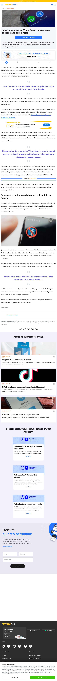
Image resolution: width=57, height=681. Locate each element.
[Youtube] (14, 646)
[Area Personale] (55, 4)
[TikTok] (8, 646)
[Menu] (2, 4)
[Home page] (11, 4)
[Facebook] (25, 646)
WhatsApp (32, 362)
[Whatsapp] (19, 646)
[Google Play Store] (48, 630)
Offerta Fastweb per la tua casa (27, 1)
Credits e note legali (6, 658)
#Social (16, 347)
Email (36, 362)
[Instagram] (3, 646)
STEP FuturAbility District (35, 658)
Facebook (28, 362)
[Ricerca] (52, 5)
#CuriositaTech (10, 347)
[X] (30, 646)
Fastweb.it (4, 661)
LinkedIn (20, 362)
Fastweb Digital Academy (35, 655)
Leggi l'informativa (7, 579)
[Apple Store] (33, 630)
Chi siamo (4, 655)
